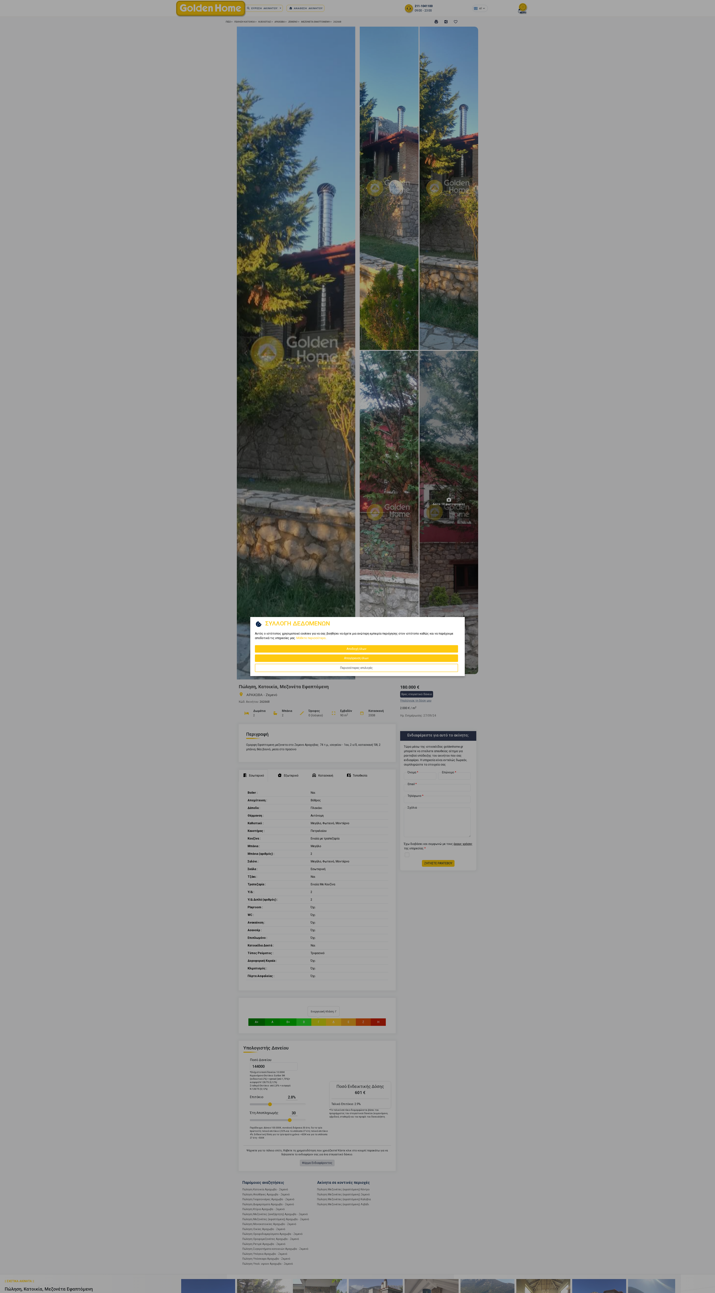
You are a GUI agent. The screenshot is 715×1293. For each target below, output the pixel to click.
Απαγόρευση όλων (356, 658)
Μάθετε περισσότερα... (311, 638)
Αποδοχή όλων (356, 649)
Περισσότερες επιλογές (356, 668)
